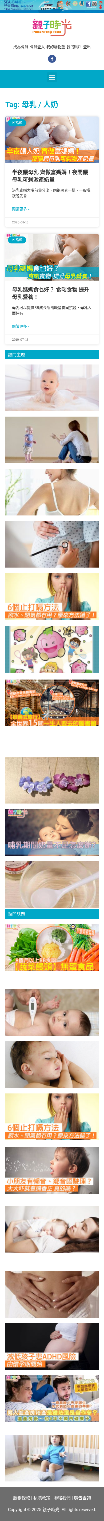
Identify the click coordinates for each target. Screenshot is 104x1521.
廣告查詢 (82, 1497)
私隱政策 (41, 1497)
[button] (52, 77)
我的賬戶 (74, 47)
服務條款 (21, 1497)
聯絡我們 (62, 1497)
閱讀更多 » (21, 209)
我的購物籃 (55, 47)
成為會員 (20, 47)
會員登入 (37, 47)
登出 (87, 47)
